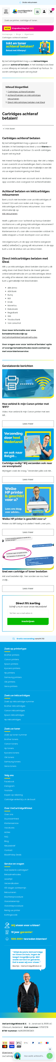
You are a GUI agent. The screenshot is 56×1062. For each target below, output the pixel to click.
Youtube (8, 790)
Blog (6, 841)
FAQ (6, 836)
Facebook (9, 781)
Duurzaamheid (11, 818)
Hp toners (9, 748)
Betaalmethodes (12, 874)
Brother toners (11, 739)
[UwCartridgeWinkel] (22, 11)
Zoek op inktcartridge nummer (19, 701)
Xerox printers (10, 686)
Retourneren (10, 892)
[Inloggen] (44, 11)
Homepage (7, 34)
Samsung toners (12, 761)
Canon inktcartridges (14, 710)
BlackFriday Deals (12, 854)
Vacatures (9, 827)
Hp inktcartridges (12, 719)
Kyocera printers (12, 668)
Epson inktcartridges (14, 715)
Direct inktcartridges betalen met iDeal (26, 102)
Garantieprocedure (13, 905)
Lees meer (28, 423)
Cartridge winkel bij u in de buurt (19, 799)
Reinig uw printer (12, 910)
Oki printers (9, 681)
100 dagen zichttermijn (15, 887)
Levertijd (8, 879)
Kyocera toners (11, 752)
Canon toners (11, 743)
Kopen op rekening (13, 795)
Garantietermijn (12, 901)
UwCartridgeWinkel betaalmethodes (19, 337)
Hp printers (9, 672)
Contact (8, 850)
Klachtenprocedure (13, 896)
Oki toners (9, 757)
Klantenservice (11, 823)
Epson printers (11, 664)
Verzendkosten (11, 883)
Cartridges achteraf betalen (21, 91)
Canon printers (11, 659)
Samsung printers (13, 677)
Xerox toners (10, 766)
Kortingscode (10, 914)
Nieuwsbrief (9, 845)
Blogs (18, 34)
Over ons (8, 814)
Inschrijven (28, 621)
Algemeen (29, 34)
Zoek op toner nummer (15, 734)
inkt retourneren (9, 213)
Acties (7, 832)
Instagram (9, 786)
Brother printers (11, 655)
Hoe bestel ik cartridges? (16, 870)
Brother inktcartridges (14, 706)
